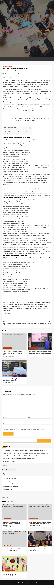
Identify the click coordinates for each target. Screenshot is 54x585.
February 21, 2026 (10, 356)
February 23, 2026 (10, 526)
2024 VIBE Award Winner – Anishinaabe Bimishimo (17, 130)
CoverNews (31, 582)
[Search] (51, 58)
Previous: (14, 323)
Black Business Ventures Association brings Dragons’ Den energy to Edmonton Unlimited (40, 352)
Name (5, 417)
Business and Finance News (9, 478)
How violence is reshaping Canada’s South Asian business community (13, 379)
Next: (39, 323)
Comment (6, 398)
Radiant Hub (5, 497)
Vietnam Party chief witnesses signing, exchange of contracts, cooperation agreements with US (26, 450)
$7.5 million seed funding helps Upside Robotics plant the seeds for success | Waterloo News (12, 353)
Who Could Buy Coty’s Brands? (10, 461)
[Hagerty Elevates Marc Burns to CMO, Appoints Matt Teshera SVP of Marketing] (14, 539)
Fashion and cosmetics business (10, 486)
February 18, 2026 (10, 382)
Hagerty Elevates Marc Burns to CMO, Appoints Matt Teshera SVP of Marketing (22, 455)
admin (5, 70)
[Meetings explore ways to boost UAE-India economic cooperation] (40, 539)
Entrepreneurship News (7, 66)
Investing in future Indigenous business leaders (16, 133)
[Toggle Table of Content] (28, 128)
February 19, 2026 (36, 355)
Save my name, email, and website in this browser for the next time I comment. (24, 429)
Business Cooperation (8, 481)
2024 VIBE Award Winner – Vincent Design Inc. (16, 131)
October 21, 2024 (11, 70)
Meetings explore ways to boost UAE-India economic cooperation (19, 458)
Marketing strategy (7, 489)
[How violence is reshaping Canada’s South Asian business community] (14, 368)
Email (29, 417)
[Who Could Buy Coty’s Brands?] (14, 564)
